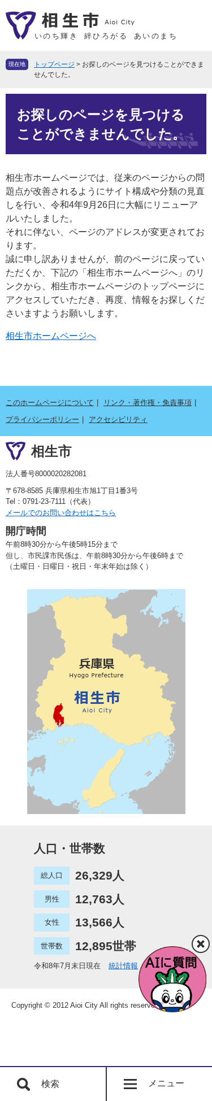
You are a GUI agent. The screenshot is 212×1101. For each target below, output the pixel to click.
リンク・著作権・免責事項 (147, 402)
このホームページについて (50, 402)
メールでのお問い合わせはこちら (61, 512)
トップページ (54, 64)
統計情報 (123, 965)
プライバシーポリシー (42, 419)
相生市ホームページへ (51, 336)
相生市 (51, 451)
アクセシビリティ (118, 419)
